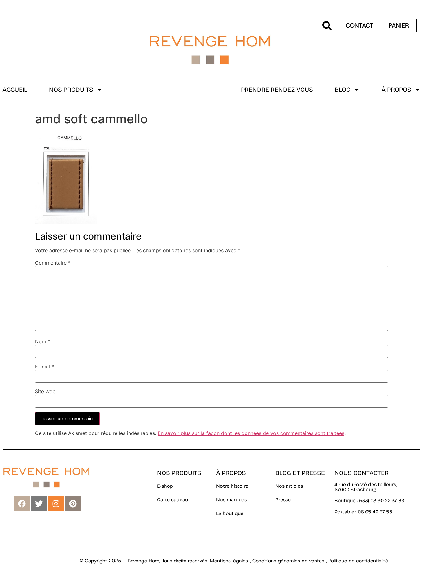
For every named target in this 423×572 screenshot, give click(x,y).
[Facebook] (22, 503)
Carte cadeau (172, 500)
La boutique (229, 513)
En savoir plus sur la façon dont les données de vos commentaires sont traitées (251, 433)
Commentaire (53, 262)
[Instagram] (56, 503)
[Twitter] (39, 503)
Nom (42, 341)
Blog (343, 89)
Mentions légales (229, 560)
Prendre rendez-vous (277, 89)
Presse (283, 500)
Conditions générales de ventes (288, 560)
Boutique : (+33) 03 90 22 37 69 (370, 501)
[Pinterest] (73, 503)
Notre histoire (232, 486)
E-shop (165, 486)
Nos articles (289, 486)
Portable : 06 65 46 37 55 (363, 512)
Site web (45, 391)
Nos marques (231, 500)
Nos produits (71, 89)
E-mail (44, 366)
